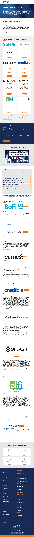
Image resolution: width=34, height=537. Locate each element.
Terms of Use (19, 525)
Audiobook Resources (20, 490)
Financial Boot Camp (20, 486)
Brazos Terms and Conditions (7, 438)
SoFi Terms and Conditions (7, 224)
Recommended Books (20, 492)
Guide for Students (19, 489)
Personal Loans (4, 494)
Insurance (5, 477)
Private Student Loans (5, 502)
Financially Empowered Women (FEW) (22, 503)
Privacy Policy (19, 526)
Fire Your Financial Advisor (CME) (21, 478)
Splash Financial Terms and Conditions (9, 376)
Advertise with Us (19, 515)
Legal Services (4, 511)
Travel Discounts (19, 507)
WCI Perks (20, 505)
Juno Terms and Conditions (7, 249)
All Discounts (19, 510)
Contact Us (18, 513)
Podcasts (19, 470)
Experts (5, 499)
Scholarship (18, 499)
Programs (20, 497)
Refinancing (4, 489)
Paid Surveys (4, 493)
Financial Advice (5, 504)
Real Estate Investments (6, 507)
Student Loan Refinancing (6, 501)
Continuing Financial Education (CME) (22, 481)
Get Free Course (6, 140)
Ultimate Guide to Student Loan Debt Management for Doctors (18, 196)
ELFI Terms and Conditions (7, 420)
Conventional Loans (5, 488)
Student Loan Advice (5, 505)
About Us (19, 512)
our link (17, 371)
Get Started (9, 57)
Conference (20, 494)
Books (19, 483)
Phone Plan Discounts (20, 508)
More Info (26, 206)
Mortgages (5, 485)
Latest (3, 519)
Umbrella (4, 483)
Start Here (5, 470)
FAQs (3, 475)
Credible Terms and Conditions (7, 310)
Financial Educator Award (20, 502)
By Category (4, 522)
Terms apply (12, 308)
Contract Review (5, 508)
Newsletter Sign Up (5, 472)
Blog (4, 517)
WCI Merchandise (5, 497)
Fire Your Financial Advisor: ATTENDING (19, 117)
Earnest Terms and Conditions (7, 272)
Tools (4, 491)
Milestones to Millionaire (20, 473)
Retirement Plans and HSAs (6, 514)
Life (3, 480)
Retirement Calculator (5, 496)
